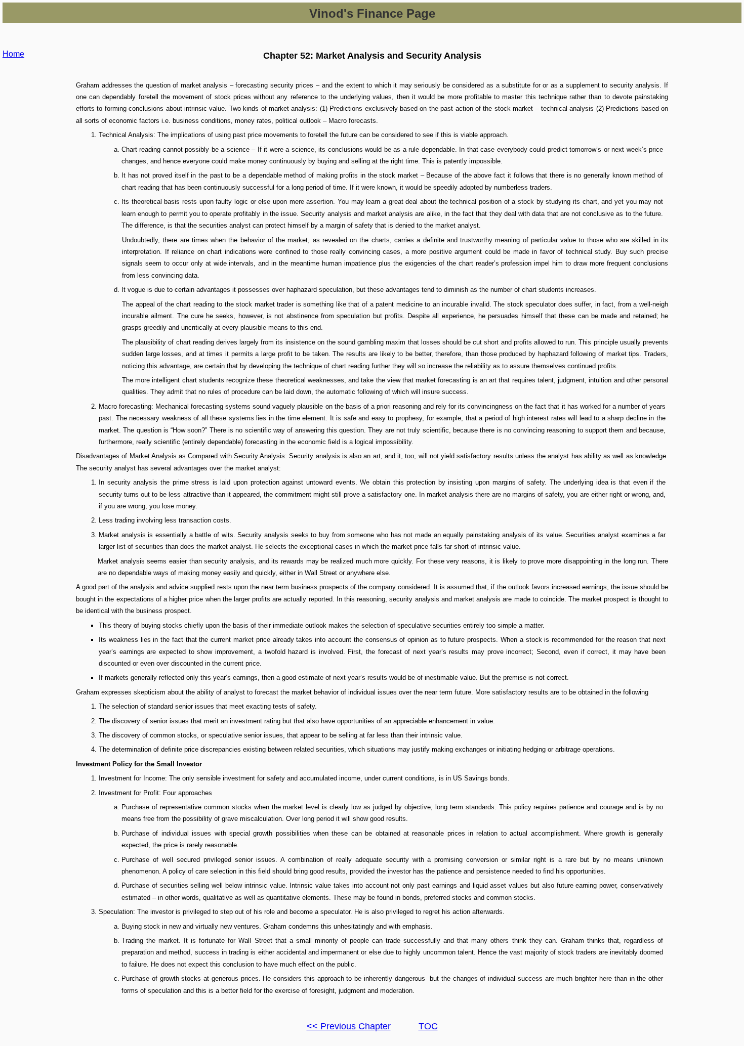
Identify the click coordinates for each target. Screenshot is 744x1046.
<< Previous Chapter (349, 1026)
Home (13, 54)
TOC (428, 1026)
